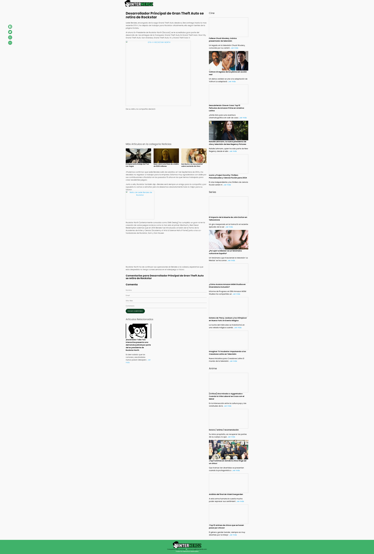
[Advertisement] (166, 126)
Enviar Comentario (135, 311)
